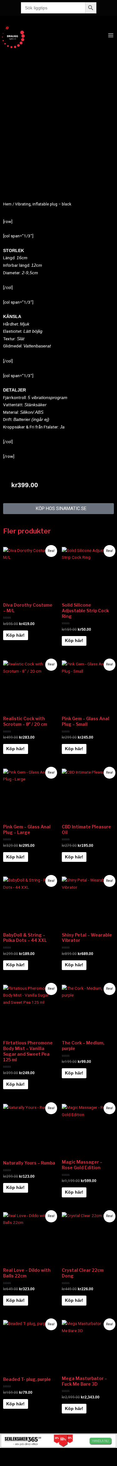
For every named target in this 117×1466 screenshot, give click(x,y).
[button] (58, 508)
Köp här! (15, 635)
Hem (7, 204)
